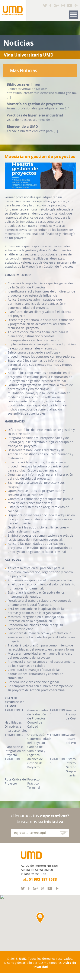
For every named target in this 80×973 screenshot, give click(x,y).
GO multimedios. (50, 963)
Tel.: (39, 879)
